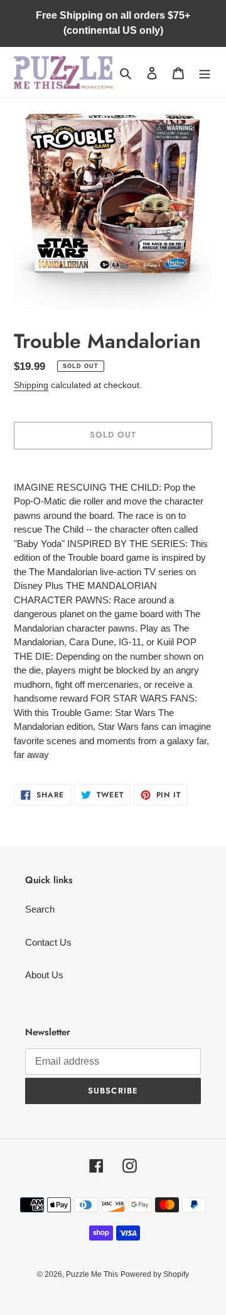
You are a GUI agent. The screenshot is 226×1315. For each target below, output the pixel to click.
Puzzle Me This (92, 1274)
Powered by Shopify (155, 1274)
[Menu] (204, 72)
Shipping (31, 385)
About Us (44, 975)
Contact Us (48, 942)
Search (40, 909)
